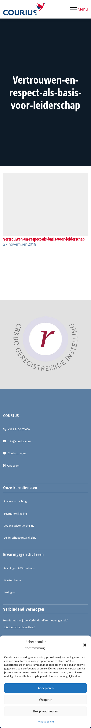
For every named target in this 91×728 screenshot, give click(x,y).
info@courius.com (19, 441)
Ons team (13, 465)
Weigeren (45, 699)
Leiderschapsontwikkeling (20, 537)
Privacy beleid (45, 721)
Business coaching (15, 501)
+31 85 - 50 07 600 (19, 429)
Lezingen (9, 592)
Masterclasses (12, 580)
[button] (85, 645)
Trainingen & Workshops (19, 568)
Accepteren (46, 688)
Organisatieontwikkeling (19, 525)
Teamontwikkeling (15, 513)
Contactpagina (17, 453)
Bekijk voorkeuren (45, 711)
